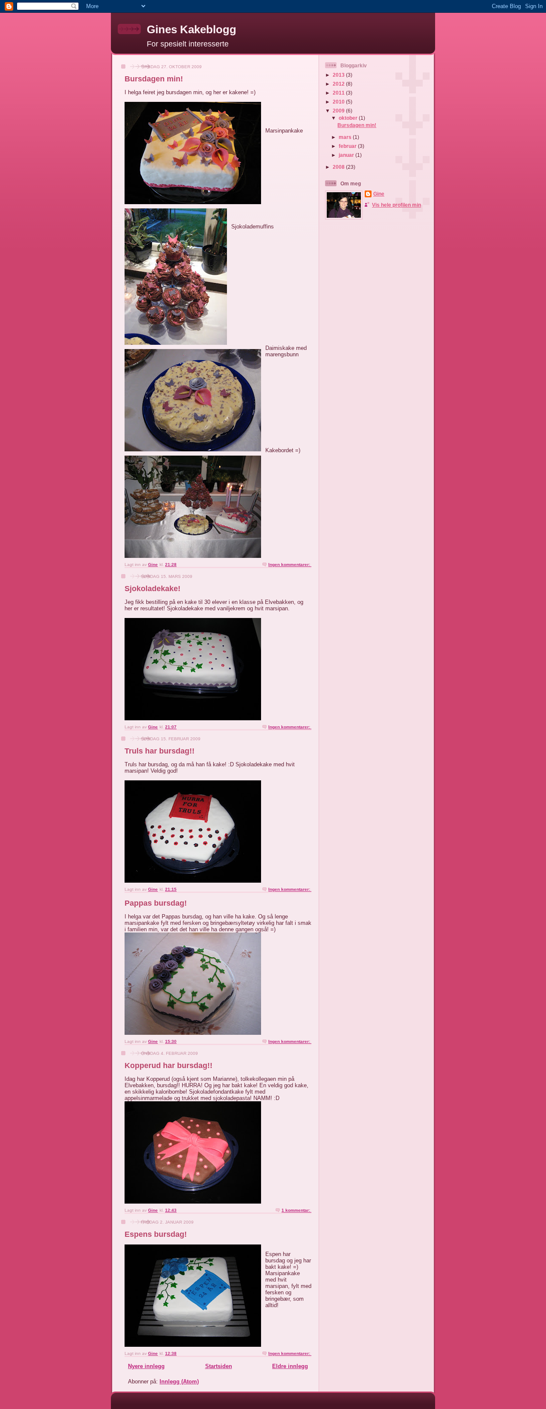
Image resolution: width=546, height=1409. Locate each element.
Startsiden (218, 1366)
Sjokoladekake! (152, 588)
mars (346, 137)
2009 (339, 110)
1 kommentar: (296, 1210)
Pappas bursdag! (156, 903)
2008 (339, 167)
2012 (339, 84)
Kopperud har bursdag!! (168, 1065)
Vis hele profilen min (396, 205)
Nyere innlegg (146, 1366)
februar (348, 146)
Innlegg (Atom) (179, 1381)
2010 (339, 101)
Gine (378, 193)
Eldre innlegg (290, 1366)
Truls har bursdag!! (160, 751)
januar (347, 155)
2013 (339, 75)
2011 (339, 92)
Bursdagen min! (154, 79)
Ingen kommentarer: (289, 564)
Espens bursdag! (156, 1234)
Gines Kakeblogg (191, 29)
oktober (349, 118)
